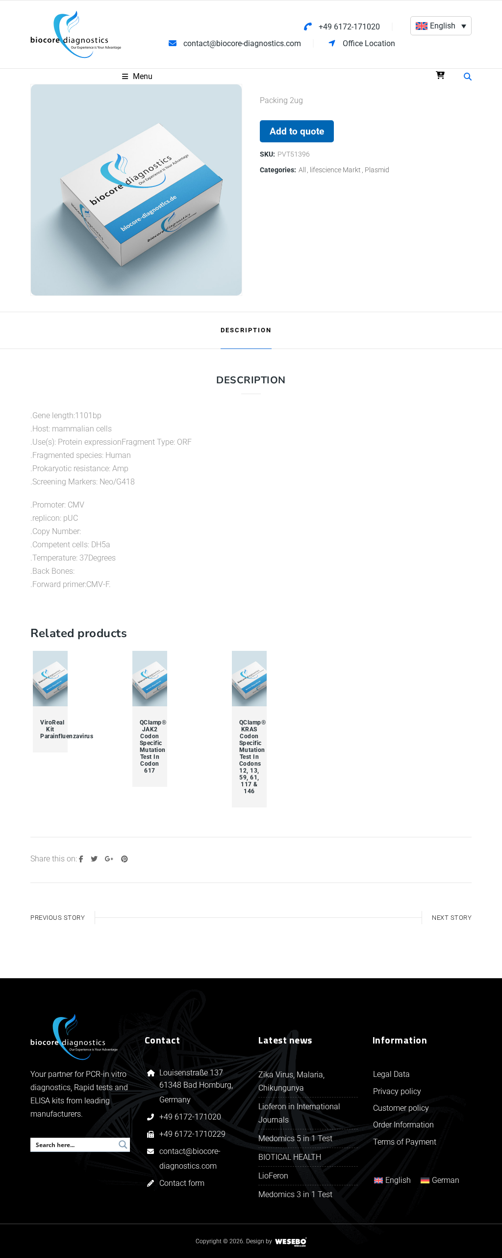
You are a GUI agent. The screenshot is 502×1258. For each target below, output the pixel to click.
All (302, 170)
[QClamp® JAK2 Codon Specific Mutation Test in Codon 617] (150, 679)
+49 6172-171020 (190, 1117)
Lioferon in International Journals (299, 1113)
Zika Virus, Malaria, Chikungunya (291, 1081)
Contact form (181, 1183)
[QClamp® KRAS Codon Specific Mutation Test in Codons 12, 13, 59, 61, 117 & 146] (249, 679)
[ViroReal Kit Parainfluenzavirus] (50, 679)
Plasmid (377, 170)
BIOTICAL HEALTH (289, 1157)
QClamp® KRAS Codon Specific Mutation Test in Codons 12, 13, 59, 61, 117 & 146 (249, 757)
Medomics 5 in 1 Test (295, 1138)
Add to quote (297, 131)
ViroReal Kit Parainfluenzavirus (50, 729)
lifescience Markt (335, 170)
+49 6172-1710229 (192, 1134)
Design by (259, 1241)
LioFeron (273, 1175)
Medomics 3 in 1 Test (295, 1194)
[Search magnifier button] (123, 1144)
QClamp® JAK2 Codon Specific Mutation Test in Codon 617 (150, 746)
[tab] (246, 330)
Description (246, 330)
